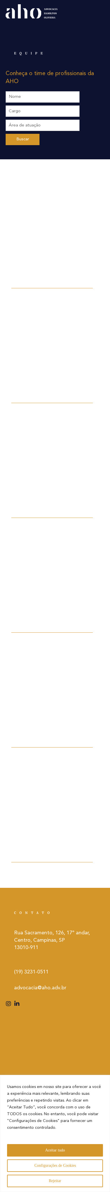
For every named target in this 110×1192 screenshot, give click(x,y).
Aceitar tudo (55, 1150)
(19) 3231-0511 (31, 972)
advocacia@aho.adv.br (40, 987)
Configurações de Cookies (55, 1165)
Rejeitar (55, 1181)
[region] (55, 1133)
